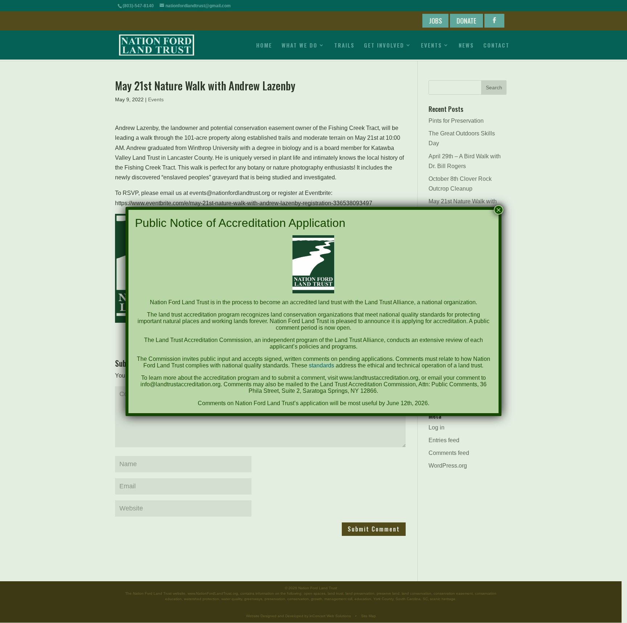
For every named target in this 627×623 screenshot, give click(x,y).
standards (321, 365)
